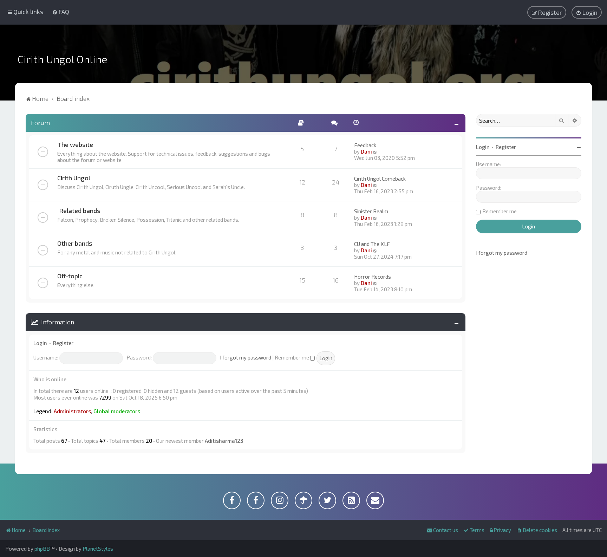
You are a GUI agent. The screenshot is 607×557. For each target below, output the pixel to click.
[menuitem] (60, 11)
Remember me (292, 357)
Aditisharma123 (224, 441)
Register (63, 343)
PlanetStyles (98, 548)
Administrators (72, 411)
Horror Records (372, 276)
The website (75, 144)
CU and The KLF (372, 244)
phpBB (42, 548)
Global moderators (116, 411)
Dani (366, 151)
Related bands (79, 210)
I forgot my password (245, 357)
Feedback (365, 145)
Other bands (74, 243)
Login (40, 343)
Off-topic (70, 276)
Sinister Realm (371, 211)
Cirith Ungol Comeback (380, 178)
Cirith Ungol (73, 178)
